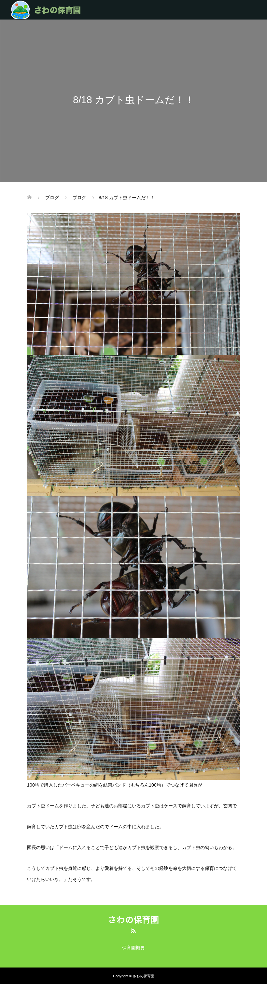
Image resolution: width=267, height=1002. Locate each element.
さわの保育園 (133, 919)
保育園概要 (133, 947)
